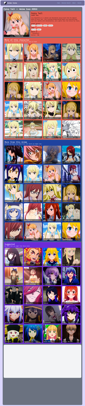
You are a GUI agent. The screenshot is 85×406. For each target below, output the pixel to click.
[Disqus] (42, 361)
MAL (38, 35)
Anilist (33, 35)
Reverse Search (66, 3)
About (74, 3)
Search (79, 3)
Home (58, 3)
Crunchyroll (35, 33)
